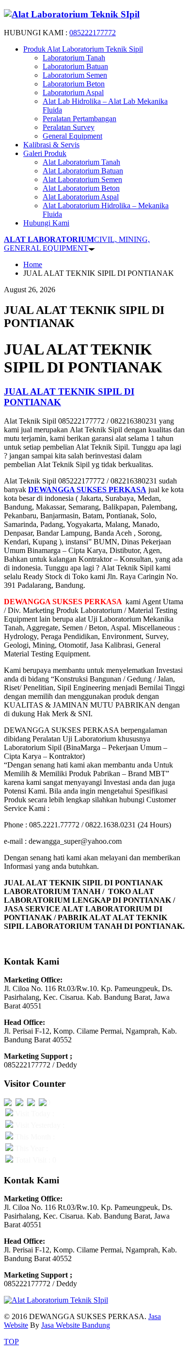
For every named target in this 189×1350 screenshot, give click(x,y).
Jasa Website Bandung (75, 1325)
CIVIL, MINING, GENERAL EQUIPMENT (77, 243)
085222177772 (92, 32)
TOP (11, 1341)
